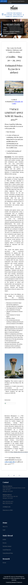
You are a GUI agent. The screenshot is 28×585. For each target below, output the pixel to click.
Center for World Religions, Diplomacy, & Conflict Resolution (14, 14)
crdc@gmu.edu (10, 462)
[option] (17, 1)
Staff (4, 530)
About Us (5, 526)
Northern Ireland (7, 546)
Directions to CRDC (8, 510)
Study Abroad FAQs (8, 553)
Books (4, 562)
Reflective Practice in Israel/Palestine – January (16, 1)
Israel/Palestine (7, 549)
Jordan (4, 539)
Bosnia (4, 543)
